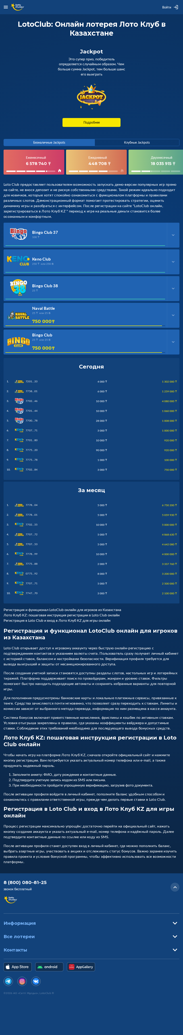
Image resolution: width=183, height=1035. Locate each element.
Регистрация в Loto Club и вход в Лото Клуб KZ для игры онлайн (57, 620)
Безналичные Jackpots (49, 142)
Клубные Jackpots (137, 142)
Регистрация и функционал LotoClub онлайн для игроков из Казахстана (62, 609)
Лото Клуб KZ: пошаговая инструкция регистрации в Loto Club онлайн (62, 615)
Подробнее (91, 122)
